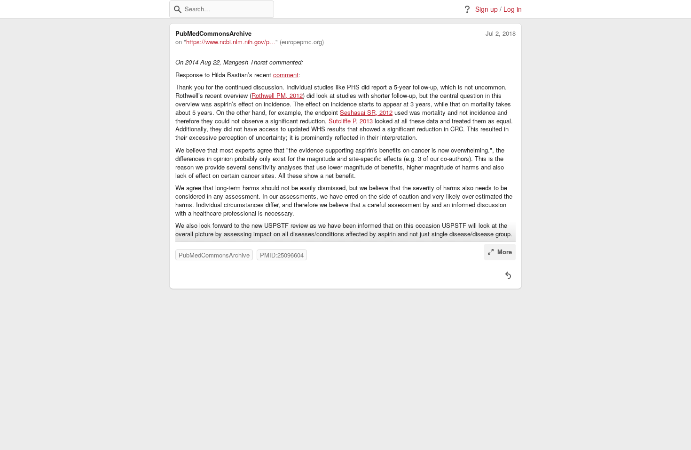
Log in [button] (512, 9)
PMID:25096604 (282, 255)
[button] (177, 9)
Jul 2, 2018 (501, 33)
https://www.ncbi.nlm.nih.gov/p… (230, 42)
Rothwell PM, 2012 (277, 95)
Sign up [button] (486, 9)
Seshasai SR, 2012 (366, 112)
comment (285, 75)
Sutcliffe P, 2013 (351, 121)
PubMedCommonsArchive (214, 255)
